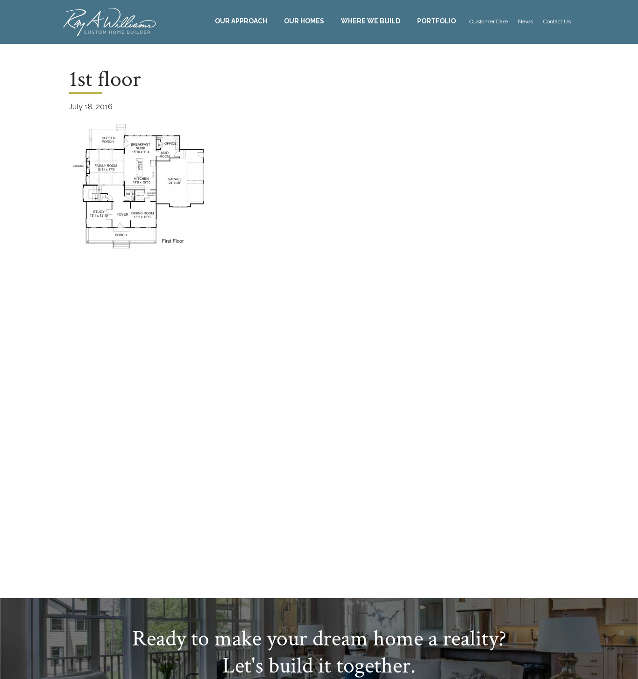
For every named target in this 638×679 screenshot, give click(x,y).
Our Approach (241, 21)
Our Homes (304, 21)
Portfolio (436, 21)
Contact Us (557, 21)
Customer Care (488, 21)
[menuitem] (241, 21)
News (525, 21)
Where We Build (370, 21)
